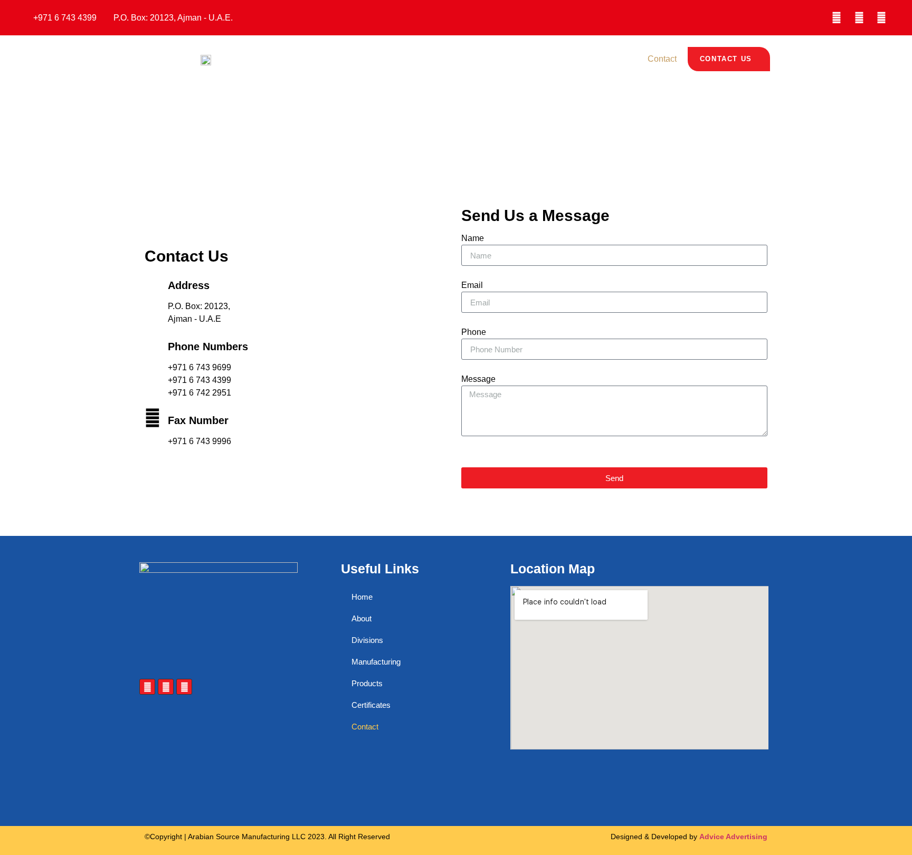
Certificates (611, 58)
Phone (473, 332)
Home (355, 58)
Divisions (438, 58)
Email (472, 285)
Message (478, 379)
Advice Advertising (733, 836)
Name (472, 238)
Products (557, 58)
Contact (662, 58)
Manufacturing (498, 58)
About (394, 58)
